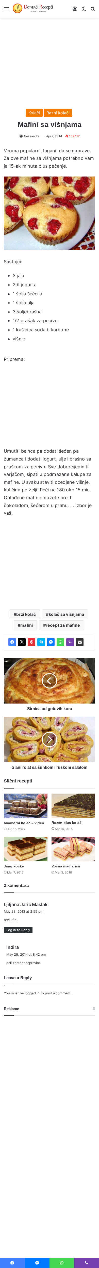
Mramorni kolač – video (24, 823)
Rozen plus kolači (67, 823)
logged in (32, 993)
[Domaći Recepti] (33, 9)
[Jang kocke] (25, 849)
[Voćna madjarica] (73, 849)
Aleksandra (31, 136)
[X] (22, 642)
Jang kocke (14, 866)
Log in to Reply (18, 930)
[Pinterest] (31, 642)
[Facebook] (12, 642)
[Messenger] (51, 642)
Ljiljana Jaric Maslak (25, 904)
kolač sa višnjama (66, 614)
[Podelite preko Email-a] (80, 642)
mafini (26, 625)
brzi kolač (26, 614)
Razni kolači (58, 112)
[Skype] (41, 642)
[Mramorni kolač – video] (25, 806)
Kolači (34, 112)
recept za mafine (63, 625)
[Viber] (70, 642)
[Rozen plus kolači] (73, 806)
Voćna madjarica (66, 866)
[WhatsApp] (60, 642)
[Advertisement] (49, 61)
